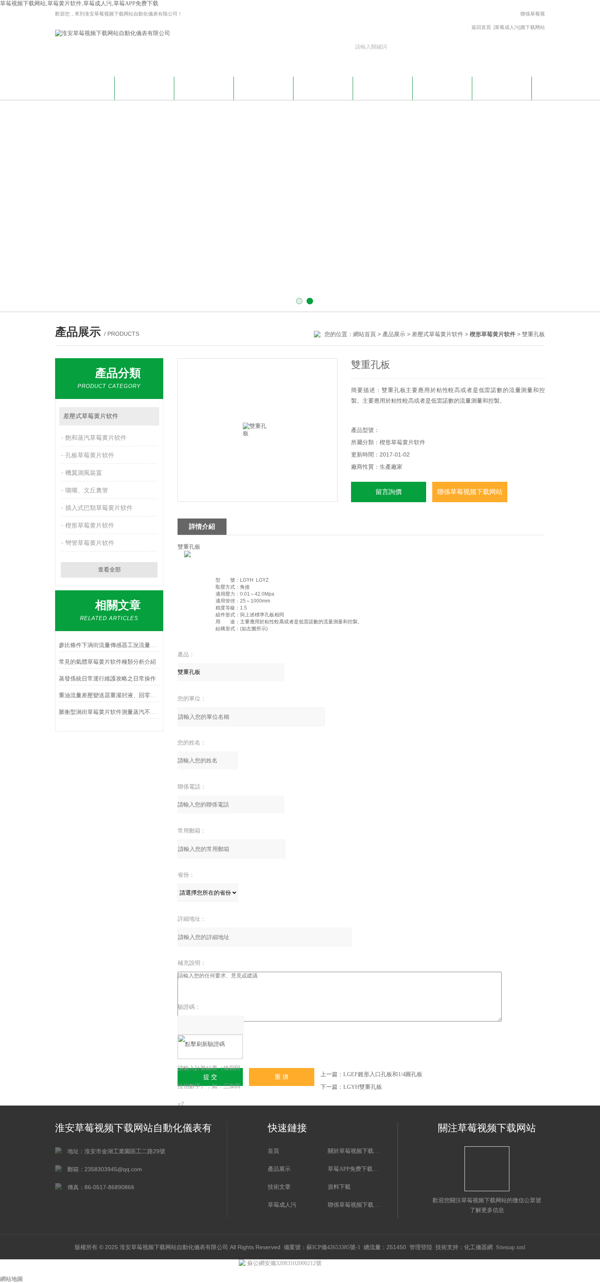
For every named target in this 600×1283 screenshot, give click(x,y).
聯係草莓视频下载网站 (532, 20)
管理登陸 (420, 1247)
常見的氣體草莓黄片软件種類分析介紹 (107, 662)
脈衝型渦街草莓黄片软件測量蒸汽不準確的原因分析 (109, 712)
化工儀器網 (478, 1247)
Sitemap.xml (510, 1247)
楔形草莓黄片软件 (89, 525)
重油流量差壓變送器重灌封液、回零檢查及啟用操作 (109, 695)
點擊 (149, 416)
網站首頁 (85, 87)
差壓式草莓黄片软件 (437, 334)
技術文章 (323, 87)
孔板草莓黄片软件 (89, 455)
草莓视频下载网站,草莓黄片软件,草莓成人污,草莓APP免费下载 (79, 3)
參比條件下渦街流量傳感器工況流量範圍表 (109, 645)
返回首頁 (481, 27)
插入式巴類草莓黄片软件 (99, 508)
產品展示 (264, 87)
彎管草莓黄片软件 (89, 543)
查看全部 (109, 570)
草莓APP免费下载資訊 (204, 92)
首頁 (273, 1151)
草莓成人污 (507, 27)
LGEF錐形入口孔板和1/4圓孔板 (382, 1074)
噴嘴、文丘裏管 (86, 490)
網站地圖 (11, 1279)
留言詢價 (389, 491)
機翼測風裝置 (83, 473)
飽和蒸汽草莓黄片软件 (96, 437)
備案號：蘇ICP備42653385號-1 (322, 1247)
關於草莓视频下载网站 (144, 92)
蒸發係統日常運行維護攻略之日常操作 (107, 679)
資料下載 (383, 87)
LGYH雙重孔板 (362, 1087)
